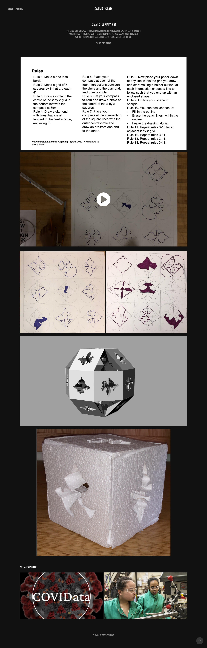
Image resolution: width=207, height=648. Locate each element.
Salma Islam (103, 9)
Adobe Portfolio (108, 635)
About (10, 9)
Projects (19, 9)
